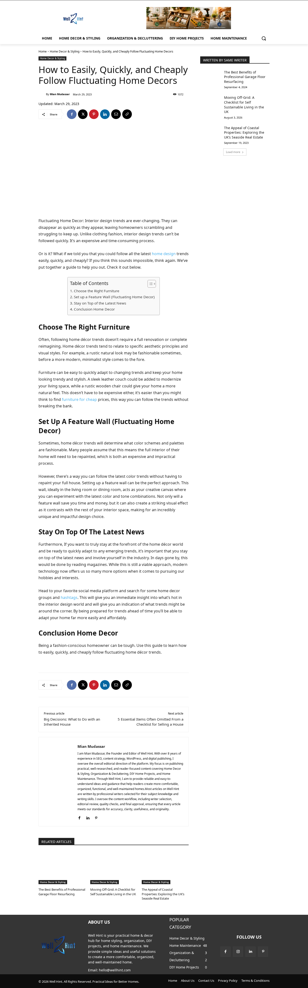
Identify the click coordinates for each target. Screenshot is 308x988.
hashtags (69, 597)
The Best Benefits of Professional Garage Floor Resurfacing (61, 891)
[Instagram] (238, 952)
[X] (83, 114)
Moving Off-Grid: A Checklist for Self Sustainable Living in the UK (113, 891)
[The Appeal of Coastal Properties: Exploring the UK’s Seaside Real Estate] (165, 867)
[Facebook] (72, 114)
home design (164, 253)
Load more (233, 152)
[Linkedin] (105, 114)
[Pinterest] (94, 114)
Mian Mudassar (60, 94)
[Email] (116, 114)
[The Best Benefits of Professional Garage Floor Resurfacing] (61, 867)
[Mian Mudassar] (42, 94)
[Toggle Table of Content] (149, 284)
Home (42, 51)
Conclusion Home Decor (94, 309)
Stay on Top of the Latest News (100, 303)
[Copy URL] (127, 114)
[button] (264, 38)
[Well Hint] (73, 18)
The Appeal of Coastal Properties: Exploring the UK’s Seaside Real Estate (163, 893)
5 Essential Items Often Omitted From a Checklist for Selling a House (150, 722)
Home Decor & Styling (64, 51)
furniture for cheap (79, 399)
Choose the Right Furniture (96, 290)
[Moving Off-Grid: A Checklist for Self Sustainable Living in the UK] (113, 867)
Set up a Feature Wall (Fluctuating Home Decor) (114, 296)
